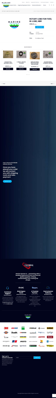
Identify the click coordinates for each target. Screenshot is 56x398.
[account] (51, 5)
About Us (27, 2)
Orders (12, 378)
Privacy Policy (5, 381)
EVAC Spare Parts (32, 378)
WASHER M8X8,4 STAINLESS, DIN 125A (48, 62)
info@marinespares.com (7, 302)
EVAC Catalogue (23, 377)
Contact (51, 2)
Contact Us (7, 181)
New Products (31, 377)
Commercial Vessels (44, 2)
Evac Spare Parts (11, 5)
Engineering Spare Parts (24, 5)
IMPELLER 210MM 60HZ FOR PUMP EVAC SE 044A (35, 63)
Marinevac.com (35, 294)
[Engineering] (14, 337)
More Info (8, 68)
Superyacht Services (35, 2)
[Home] (28, 316)
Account (13, 377)
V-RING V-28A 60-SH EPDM (21, 62)
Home (23, 2)
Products (38, 11)
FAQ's (3, 380)
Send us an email (50, 378)
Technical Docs (23, 378)
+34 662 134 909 (9, 304)
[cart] (53, 5)
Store (44, 5)
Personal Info (14, 381)
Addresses (13, 380)
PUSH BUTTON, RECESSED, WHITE (8, 62)
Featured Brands (36, 5)
